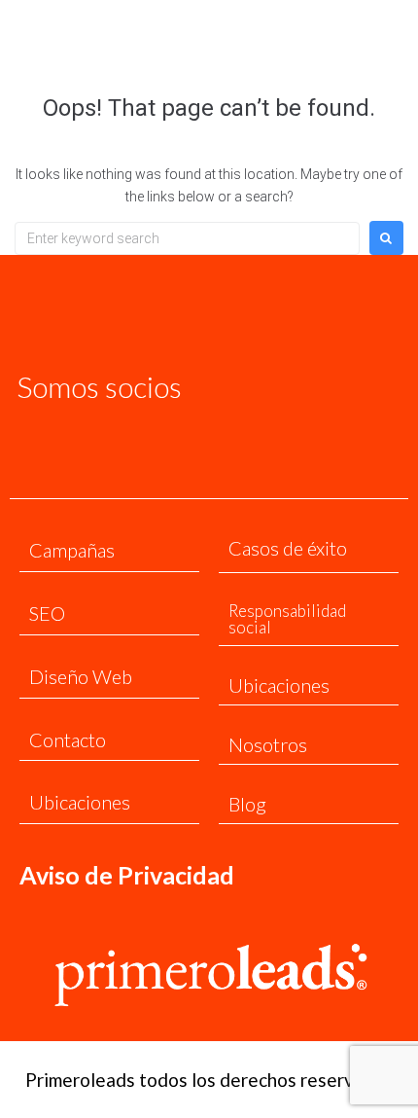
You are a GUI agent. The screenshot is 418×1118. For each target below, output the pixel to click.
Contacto (67, 739)
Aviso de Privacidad (126, 874)
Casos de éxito (287, 547)
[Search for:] (187, 238)
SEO (47, 613)
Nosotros (267, 744)
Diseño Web (80, 676)
